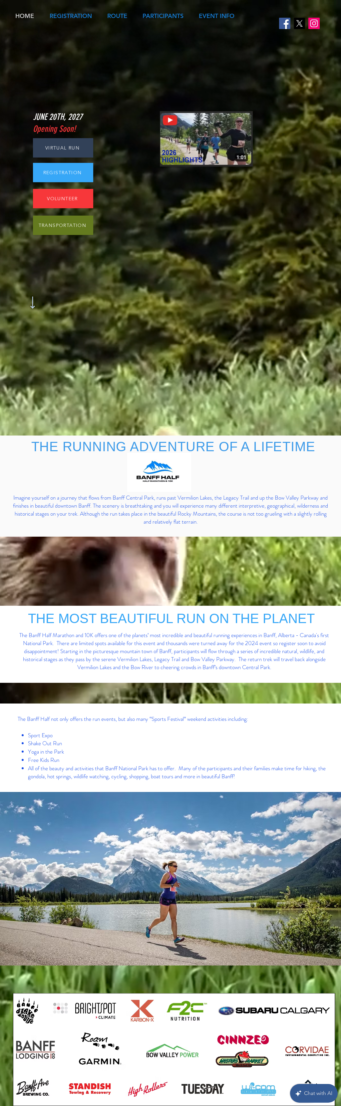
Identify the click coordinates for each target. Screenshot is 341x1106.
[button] (71, 16)
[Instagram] (314, 23)
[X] (299, 23)
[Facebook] (284, 23)
